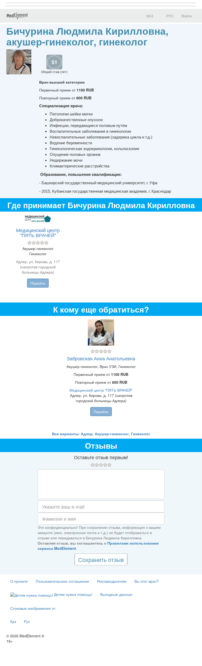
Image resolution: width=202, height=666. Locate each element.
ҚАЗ (149, 15)
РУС (169, 15)
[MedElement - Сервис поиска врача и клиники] (17, 15)
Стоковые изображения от (32, 608)
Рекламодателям (112, 581)
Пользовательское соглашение (62, 581)
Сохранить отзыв (101, 559)
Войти (186, 15)
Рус (27, 621)
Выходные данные (116, 594)
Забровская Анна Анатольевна (101, 358)
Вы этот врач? (146, 581)
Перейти (38, 283)
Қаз (13, 621)
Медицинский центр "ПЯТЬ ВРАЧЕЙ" (38, 233)
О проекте (19, 581)
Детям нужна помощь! (72, 594)
